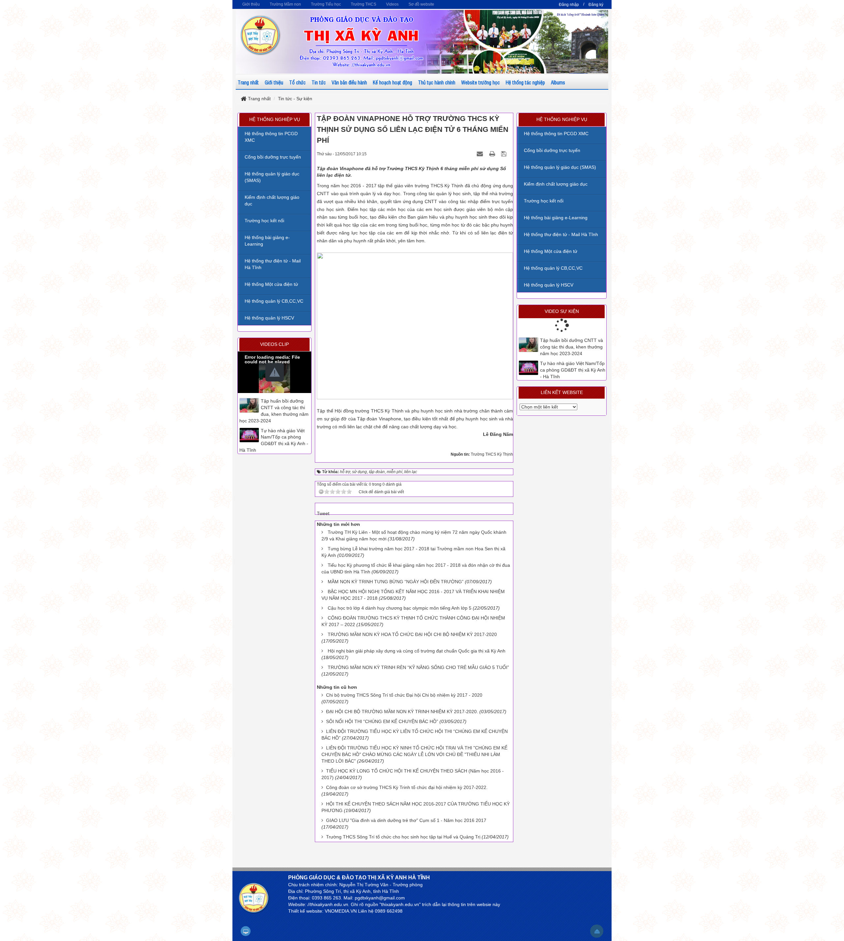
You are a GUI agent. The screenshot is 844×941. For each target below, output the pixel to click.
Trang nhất (248, 82)
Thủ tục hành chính (436, 82)
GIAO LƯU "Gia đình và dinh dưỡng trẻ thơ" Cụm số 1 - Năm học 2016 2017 (406, 820)
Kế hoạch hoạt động (392, 82)
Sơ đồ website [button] (421, 4)
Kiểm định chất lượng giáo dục (556, 184)
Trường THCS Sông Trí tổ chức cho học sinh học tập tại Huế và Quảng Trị (403, 836)
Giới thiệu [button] (251, 4)
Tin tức (319, 82)
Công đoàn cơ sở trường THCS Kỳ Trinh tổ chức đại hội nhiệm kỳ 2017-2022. (407, 787)
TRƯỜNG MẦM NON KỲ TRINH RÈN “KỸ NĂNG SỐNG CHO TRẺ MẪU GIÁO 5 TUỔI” (418, 667)
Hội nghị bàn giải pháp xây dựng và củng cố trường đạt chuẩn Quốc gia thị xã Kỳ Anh (416, 650)
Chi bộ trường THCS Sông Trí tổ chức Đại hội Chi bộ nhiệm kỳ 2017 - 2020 (404, 695)
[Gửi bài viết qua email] (481, 153)
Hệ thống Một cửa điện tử (550, 251)
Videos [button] (392, 4)
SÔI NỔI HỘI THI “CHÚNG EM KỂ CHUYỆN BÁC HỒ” (382, 721)
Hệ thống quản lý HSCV (548, 285)
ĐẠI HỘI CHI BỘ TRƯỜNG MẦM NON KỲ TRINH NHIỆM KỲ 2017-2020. (402, 711)
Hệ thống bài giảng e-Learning (556, 217)
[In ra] (493, 153)
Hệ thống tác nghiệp (525, 82)
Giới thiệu (274, 82)
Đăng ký (595, 4)
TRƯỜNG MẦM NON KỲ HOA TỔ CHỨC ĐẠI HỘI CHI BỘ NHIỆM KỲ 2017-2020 (412, 634)
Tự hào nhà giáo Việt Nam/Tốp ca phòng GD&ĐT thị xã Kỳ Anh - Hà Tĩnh (572, 370)
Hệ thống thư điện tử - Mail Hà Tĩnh (561, 234)
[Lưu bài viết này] (504, 153)
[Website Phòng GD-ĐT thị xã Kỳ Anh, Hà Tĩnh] (260, 34)
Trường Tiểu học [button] (326, 4)
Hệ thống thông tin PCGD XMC (556, 133)
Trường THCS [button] (363, 4)
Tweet (323, 513)
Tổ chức (297, 82)
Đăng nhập (569, 4)
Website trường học (480, 82)
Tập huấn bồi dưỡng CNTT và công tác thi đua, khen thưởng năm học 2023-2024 (571, 347)
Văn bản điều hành (349, 82)
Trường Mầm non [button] (285, 4)
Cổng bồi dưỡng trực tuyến (552, 150)
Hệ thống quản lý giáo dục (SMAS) (560, 167)
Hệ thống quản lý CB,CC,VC (553, 268)
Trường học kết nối (543, 200)
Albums (558, 82)
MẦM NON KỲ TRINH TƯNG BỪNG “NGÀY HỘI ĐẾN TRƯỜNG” (396, 581)
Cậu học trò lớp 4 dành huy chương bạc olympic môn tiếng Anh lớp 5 (399, 608)
